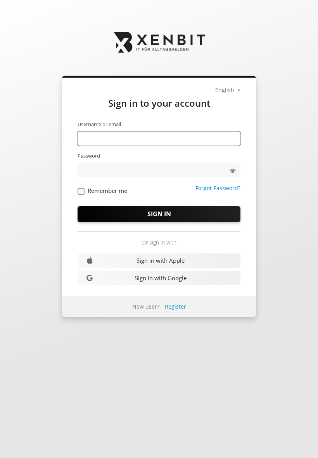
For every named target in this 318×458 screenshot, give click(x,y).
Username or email (99, 124)
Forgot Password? (217, 188)
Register (175, 306)
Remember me (107, 190)
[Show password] (232, 170)
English (225, 90)
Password (89, 155)
